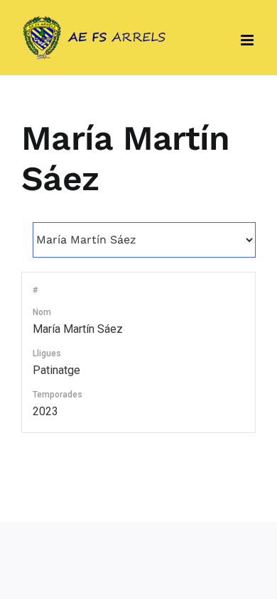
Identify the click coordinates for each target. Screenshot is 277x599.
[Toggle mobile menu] (248, 40)
